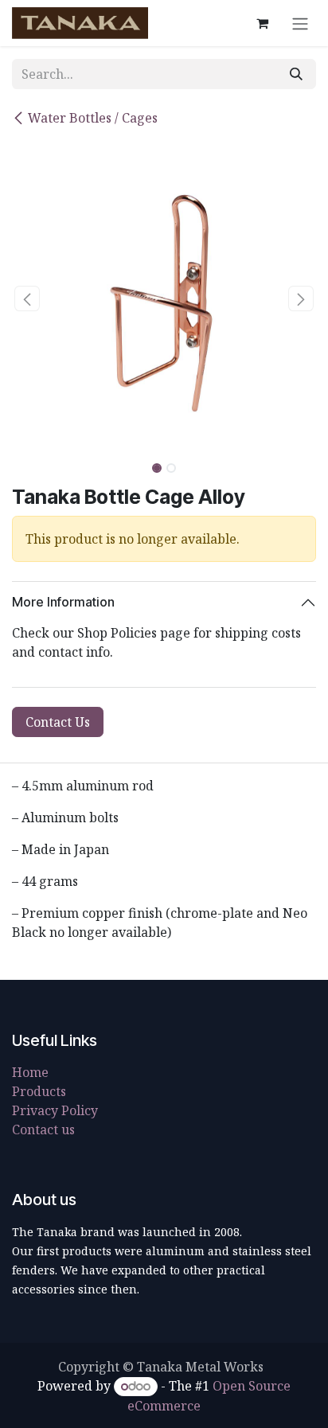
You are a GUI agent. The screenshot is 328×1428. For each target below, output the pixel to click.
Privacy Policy (55, 1110)
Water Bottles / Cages (93, 118)
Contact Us (57, 722)
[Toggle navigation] (300, 23)
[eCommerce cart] (262, 23)
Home (30, 1072)
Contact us (43, 1129)
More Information (63, 602)
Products (39, 1091)
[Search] (296, 74)
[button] (27, 298)
